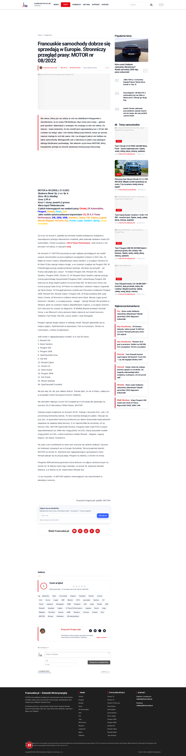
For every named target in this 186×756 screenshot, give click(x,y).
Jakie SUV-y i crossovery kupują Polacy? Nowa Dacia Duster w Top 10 (134, 82)
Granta (94, 612)
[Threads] (86, 531)
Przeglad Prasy (47, 35)
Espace (73, 596)
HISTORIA (86, 5)
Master (70, 600)
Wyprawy (96, 5)
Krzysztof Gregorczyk (50, 67)
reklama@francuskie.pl (144, 699)
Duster (91, 596)
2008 (68, 612)
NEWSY (56, 5)
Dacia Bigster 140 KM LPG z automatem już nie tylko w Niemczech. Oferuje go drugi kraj (135, 96)
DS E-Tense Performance (78, 243)
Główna (40, 35)
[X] (92, 531)
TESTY (65, 5)
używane (50, 604)
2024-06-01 (142, 189)
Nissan (50, 616)
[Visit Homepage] (25, 5)
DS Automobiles (73, 616)
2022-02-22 (63, 67)
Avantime (45, 596)
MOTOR (42, 616)
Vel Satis (51, 612)
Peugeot (77, 604)
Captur (60, 608)
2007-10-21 (141, 294)
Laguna (88, 608)
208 (106, 604)
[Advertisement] (93, 20)
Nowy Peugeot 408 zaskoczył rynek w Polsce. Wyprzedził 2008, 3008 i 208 (131, 403)
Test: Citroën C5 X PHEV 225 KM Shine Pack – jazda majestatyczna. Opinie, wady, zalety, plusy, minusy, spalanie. (131, 148)
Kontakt (105, 5)
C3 (103, 600)
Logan (56, 600)
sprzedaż (86, 600)
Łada (92, 604)
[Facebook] (74, 531)
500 (63, 600)
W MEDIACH (76, 5)
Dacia (96, 608)
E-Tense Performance (74, 608)
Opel (54, 596)
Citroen (86, 612)
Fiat (85, 604)
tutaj (69, 247)
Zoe (102, 612)
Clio (40, 600)
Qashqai (51, 608)
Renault (42, 608)
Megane (42, 612)
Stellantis (60, 616)
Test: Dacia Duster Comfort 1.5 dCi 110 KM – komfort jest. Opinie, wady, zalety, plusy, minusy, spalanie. (131, 217)
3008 (69, 604)
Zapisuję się (103, 515)
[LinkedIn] (97, 531)
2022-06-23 (141, 258)
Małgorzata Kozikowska (127, 189)
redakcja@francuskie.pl (144, 705)
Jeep (104, 608)
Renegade (60, 604)
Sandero (77, 612)
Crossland (63, 596)
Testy (119, 141)
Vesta (41, 604)
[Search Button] (151, 5)
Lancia (99, 596)
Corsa (48, 600)
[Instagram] (80, 531)
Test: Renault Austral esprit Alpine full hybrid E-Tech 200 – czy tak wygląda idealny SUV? (131, 357)
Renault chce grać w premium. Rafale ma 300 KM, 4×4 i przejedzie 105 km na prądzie (131, 344)
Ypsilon (96, 600)
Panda (99, 604)
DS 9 (78, 600)
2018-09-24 (141, 223)
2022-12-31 (141, 154)
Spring (60, 612)
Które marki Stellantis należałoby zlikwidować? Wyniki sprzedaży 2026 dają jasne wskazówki (126, 68)
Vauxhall (82, 596)
